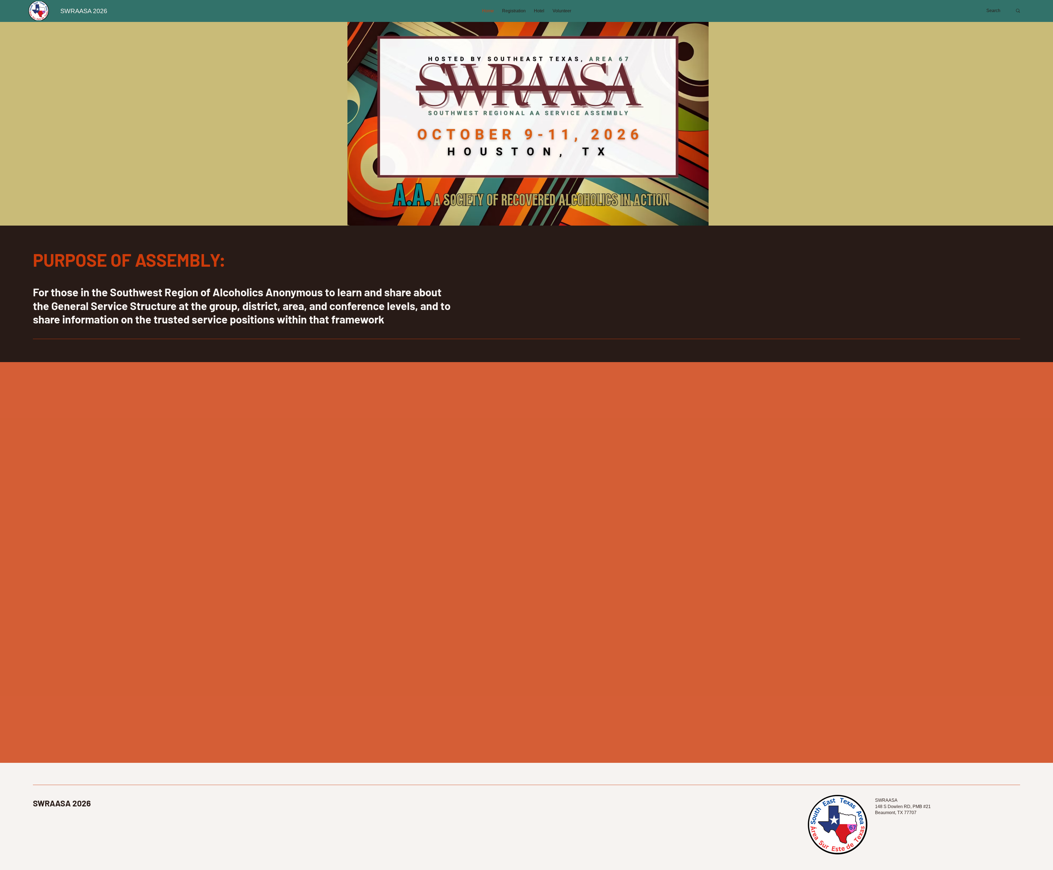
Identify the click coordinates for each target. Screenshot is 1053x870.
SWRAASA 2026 (62, 803)
